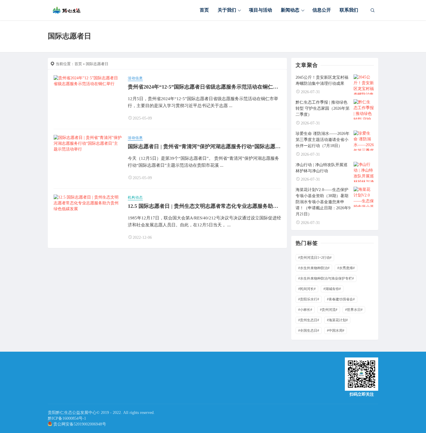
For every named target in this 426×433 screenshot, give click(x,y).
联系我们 (349, 10)
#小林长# (305, 310)
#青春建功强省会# (341, 299)
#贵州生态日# (308, 320)
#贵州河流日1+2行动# (315, 258)
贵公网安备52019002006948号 (79, 424)
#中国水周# (335, 331)
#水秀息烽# (346, 268)
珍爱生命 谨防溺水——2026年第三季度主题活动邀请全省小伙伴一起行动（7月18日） (322, 139)
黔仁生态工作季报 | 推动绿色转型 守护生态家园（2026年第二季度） (322, 108)
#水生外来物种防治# (313, 268)
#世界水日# (354, 310)
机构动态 (135, 197)
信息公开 (321, 10)
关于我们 (227, 10)
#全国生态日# (308, 331)
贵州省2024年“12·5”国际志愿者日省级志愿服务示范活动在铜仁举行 (205, 87)
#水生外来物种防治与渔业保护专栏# (326, 278)
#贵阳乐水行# (308, 299)
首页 (204, 10)
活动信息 (135, 78)
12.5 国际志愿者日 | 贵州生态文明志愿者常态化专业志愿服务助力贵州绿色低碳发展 (224, 206)
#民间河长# (307, 289)
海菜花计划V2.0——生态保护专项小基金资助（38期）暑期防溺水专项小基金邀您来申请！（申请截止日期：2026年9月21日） (323, 202)
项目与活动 (260, 10)
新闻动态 (290, 10)
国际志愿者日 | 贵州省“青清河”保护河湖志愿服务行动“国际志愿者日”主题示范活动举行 (229, 146)
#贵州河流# (328, 310)
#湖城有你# (332, 289)
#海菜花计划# (337, 320)
